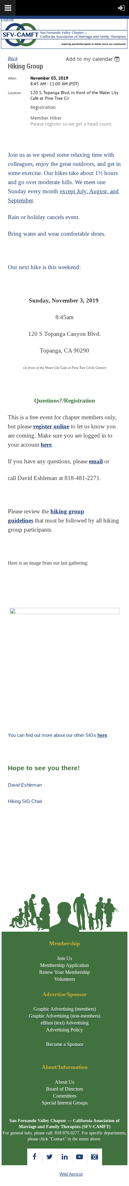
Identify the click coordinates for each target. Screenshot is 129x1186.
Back (13, 58)
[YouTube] (79, 1157)
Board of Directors (64, 1089)
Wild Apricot (71, 1174)
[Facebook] (34, 1157)
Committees (64, 1095)
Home (7, 18)
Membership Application (64, 965)
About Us (64, 1082)
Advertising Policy (64, 1029)
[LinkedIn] (64, 1157)
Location (14, 92)
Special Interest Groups (65, 1102)
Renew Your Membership (64, 972)
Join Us (64, 958)
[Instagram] (94, 1157)
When (12, 78)
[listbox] (93, 59)
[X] (49, 1157)
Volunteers (64, 979)
